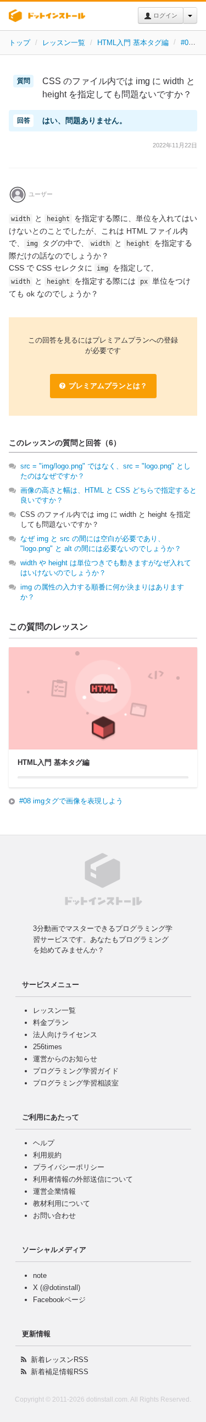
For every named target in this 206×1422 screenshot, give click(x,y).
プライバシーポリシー (68, 1167)
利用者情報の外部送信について (83, 1179)
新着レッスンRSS (59, 1359)
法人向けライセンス (65, 1034)
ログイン (164, 15)
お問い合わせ (54, 1215)
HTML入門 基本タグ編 (133, 42)
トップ (19, 42)
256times (47, 1047)
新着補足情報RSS (59, 1372)
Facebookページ (59, 1300)
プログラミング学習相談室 (76, 1083)
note (40, 1275)
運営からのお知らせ (65, 1059)
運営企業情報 (54, 1191)
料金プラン (51, 1022)
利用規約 (47, 1155)
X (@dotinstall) (56, 1287)
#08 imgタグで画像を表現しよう (71, 801)
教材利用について (61, 1203)
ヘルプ (43, 1143)
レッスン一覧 (63, 42)
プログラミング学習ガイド (76, 1071)
